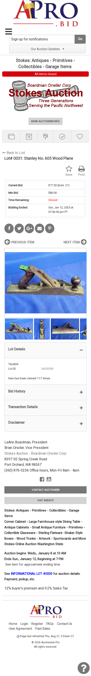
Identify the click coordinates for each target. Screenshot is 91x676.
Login (24, 623)
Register (37, 623)
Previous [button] (9, 283)
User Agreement (20, 628)
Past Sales (42, 628)
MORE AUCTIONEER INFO (45, 121)
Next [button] (82, 283)
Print (81, 175)
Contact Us (64, 623)
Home (13, 623)
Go (80, 39)
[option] (45, 283)
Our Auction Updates (45, 49)
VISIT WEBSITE (45, 500)
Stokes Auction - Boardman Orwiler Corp (35, 453)
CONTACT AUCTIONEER (45, 489)
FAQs (50, 623)
